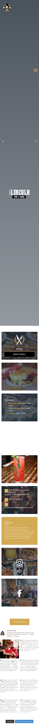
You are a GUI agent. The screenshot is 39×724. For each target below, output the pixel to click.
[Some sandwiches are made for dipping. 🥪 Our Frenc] (29, 648)
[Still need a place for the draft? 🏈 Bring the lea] (9, 688)
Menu (19, 349)
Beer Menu (19, 354)
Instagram (19, 622)
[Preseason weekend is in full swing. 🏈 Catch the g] (9, 648)
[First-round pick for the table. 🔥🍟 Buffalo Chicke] (29, 668)
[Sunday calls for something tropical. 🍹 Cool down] (29, 688)
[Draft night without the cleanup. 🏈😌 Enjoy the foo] (9, 708)
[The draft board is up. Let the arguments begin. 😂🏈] (9, 668)
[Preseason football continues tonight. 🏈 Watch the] (29, 708)
